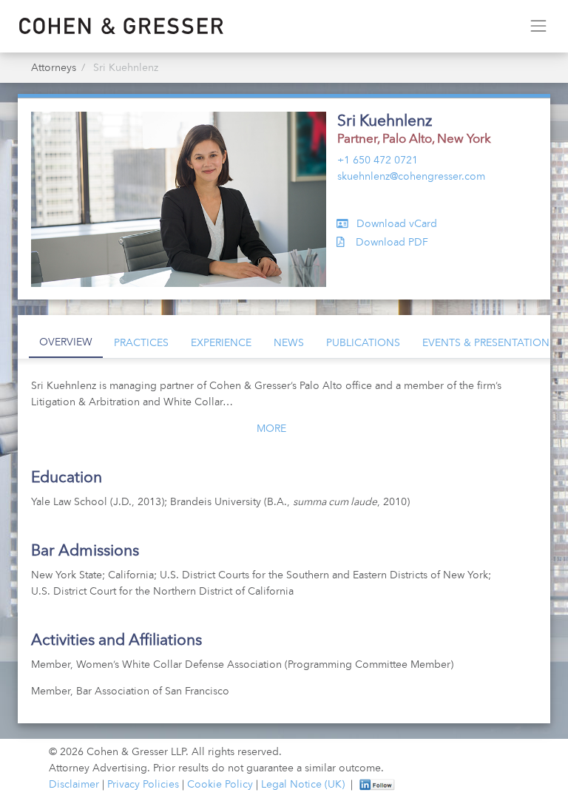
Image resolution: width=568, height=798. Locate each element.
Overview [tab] (65, 342)
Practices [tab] (141, 343)
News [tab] (289, 343)
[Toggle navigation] (538, 26)
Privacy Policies (143, 785)
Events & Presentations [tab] (488, 343)
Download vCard (395, 224)
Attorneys (53, 68)
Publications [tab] (363, 343)
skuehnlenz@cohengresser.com (411, 177)
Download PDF (390, 242)
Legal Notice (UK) (303, 785)
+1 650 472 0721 (377, 160)
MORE (271, 429)
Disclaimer (74, 785)
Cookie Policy (220, 785)
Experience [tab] (221, 343)
